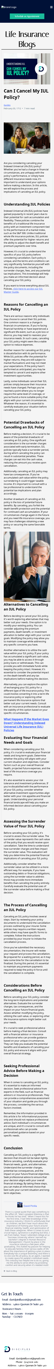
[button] (51, 7)
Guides (7, 105)
